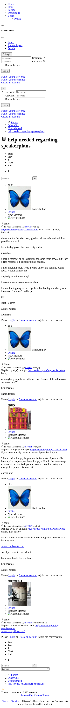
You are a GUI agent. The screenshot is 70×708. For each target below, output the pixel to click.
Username (37, 58)
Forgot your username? (13, 79)
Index (11, 42)
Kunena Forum (41, 695)
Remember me (12, 65)
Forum (11, 9)
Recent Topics (15, 45)
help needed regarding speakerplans (19, 229)
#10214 (28, 526)
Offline (11, 212)
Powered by (27, 695)
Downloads (14, 12)
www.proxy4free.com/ (13, 631)
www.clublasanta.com (12, 546)
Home (11, 4)
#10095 (28, 367)
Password (37, 61)
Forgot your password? (13, 76)
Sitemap (5, 701)
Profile (17, 18)
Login (11, 15)
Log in (5, 71)
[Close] (2, 37)
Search (11, 48)
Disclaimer (15, 701)
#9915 (28, 227)
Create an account (10, 82)
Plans (10, 7)
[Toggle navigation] (2, 25)
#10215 (28, 622)
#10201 (28, 446)
